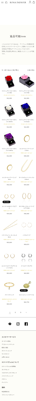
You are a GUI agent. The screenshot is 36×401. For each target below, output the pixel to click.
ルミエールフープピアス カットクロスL (9, 266)
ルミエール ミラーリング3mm (9, 178)
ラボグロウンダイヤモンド (9, 372)
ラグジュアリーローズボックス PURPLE (9, 149)
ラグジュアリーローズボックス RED (9, 91)
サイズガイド (5, 354)
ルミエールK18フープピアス (9, 207)
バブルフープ (26, 235)
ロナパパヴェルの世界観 (9, 366)
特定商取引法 (5, 391)
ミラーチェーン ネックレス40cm (9, 236)
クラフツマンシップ (7, 376)
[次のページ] (26, 312)
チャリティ (5, 382)
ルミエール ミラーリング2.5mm (27, 149)
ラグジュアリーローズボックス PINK (26, 91)
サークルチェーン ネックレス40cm (26, 178)
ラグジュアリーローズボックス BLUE (26, 120)
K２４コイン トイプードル (26, 295)
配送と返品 (5, 347)
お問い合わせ (5, 357)
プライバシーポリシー (8, 395)
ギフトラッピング (7, 350)
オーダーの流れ (6, 341)
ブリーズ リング (9, 295)
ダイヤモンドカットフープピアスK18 (26, 207)
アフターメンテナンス (8, 344)
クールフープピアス (26, 266)
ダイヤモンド (5, 369)
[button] (2, 2)
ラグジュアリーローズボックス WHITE (9, 120)
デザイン (4, 379)
